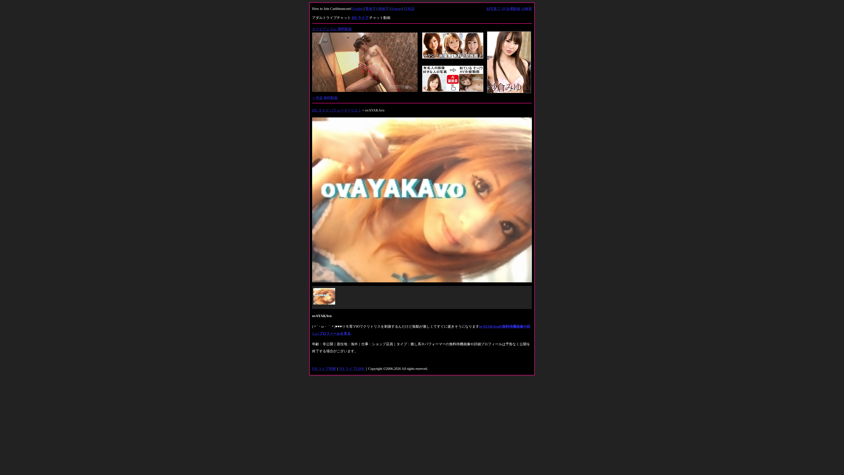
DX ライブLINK (352, 369)
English (357, 9)
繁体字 (370, 9)
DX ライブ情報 (324, 369)
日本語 (409, 9)
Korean (396, 9)
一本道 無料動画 (325, 98)
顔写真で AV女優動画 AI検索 (509, 9)
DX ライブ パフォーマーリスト (336, 110)
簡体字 (383, 9)
